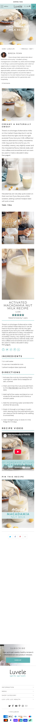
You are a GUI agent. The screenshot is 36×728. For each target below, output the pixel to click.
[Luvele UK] (18, 6)
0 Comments (6, 83)
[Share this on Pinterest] (20, 537)
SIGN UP (18, 660)
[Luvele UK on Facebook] (13, 706)
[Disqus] (18, 568)
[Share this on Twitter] (10, 537)
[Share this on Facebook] (15, 537)
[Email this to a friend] (25, 537)
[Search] (24, 6)
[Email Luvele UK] (26, 706)
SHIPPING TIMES (18, 2)
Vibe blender (13, 388)
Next (31, 49)
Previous (24, 49)
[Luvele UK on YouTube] (16, 706)
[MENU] (1, 6)
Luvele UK (16, 711)
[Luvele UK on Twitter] (9, 706)
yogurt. (8, 155)
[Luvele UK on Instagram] (23, 706)
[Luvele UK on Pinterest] (19, 706)
